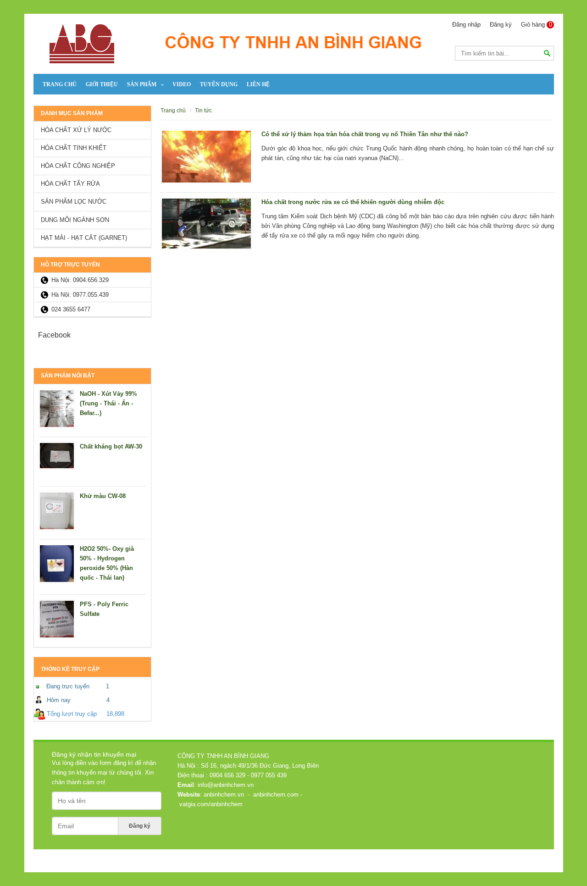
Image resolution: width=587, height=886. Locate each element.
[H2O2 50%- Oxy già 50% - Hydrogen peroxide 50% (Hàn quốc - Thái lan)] (57, 563)
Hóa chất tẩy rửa (70, 183)
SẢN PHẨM (141, 84)
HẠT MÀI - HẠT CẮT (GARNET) (84, 237)
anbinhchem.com (275, 794)
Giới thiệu (102, 84)
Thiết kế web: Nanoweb (517, 856)
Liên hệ (258, 84)
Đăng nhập (466, 24)
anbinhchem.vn (223, 794)
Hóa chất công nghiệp (78, 165)
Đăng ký (501, 24)
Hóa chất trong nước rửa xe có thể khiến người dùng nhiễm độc (352, 202)
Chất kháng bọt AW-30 (111, 446)
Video (181, 84)
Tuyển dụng (219, 84)
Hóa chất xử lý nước (76, 130)
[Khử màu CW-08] (57, 511)
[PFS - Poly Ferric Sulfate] (57, 619)
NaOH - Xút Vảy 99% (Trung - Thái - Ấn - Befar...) (108, 403)
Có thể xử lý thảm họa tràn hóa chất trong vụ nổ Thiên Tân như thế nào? (364, 134)
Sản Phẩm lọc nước (73, 201)
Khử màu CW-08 (103, 496)
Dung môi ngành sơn (75, 219)
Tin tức (203, 110)
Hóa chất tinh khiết (73, 147)
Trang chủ (60, 84)
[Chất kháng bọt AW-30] (57, 456)
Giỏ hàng (536, 24)
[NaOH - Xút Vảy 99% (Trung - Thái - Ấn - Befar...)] (57, 408)
